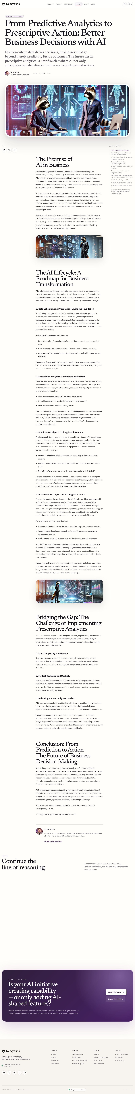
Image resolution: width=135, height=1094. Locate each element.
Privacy (131, 1090)
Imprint (125, 1090)
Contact (93, 4)
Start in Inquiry (119, 1060)
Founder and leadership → (53, 841)
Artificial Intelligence (14, 16)
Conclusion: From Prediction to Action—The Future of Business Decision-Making (120, 191)
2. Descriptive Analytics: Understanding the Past (118, 163)
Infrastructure (68, 4)
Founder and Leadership (79, 1060)
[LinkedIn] (4, 1072)
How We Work (76, 1057)
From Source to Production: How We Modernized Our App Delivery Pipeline (21, 915)
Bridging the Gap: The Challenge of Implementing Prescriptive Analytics (122, 176)
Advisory (49, 4)
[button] (69, 246)
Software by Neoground (101, 1057)
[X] (9, 1072)
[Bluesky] (14, 1072)
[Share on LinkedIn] (4, 150)
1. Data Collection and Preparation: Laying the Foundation (122, 158)
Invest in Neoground (78, 1064)
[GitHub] (25, 1072)
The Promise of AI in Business (120, 150)
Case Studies (55, 1064)
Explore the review (116, 992)
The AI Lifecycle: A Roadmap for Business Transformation (121, 154)
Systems (58, 4)
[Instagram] (19, 1072)
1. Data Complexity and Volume (120, 180)
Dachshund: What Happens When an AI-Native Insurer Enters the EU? (66, 915)
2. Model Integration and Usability (121, 183)
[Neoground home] (11, 4)
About (85, 4)
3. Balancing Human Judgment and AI (121, 186)
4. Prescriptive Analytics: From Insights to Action (120, 172)
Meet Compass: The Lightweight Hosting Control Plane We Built (107, 915)
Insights (78, 4)
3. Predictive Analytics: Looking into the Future (122, 167)
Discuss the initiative (115, 999)
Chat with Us (119, 1057)
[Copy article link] (14, 150)
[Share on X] (9, 150)
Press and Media (99, 1064)
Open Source (98, 1060)
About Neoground (77, 1054)
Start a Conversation (121, 1054)
